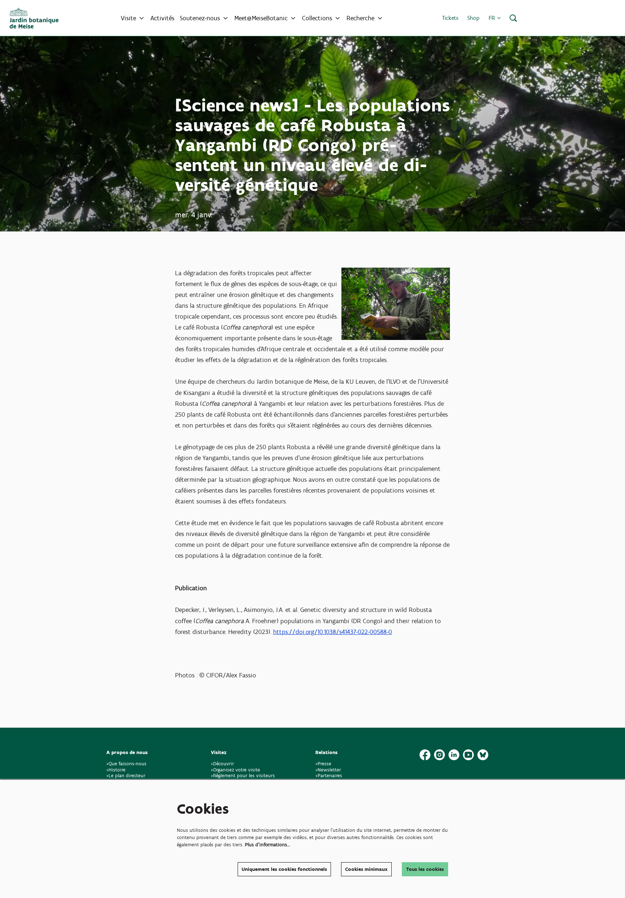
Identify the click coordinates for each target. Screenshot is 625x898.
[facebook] (425, 754)
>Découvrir (222, 764)
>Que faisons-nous (126, 764)
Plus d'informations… (267, 845)
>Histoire (116, 770)
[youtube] (468, 754)
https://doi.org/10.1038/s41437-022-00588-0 (332, 632)
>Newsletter (328, 770)
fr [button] (493, 18)
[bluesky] (482, 754)
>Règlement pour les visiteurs (243, 776)
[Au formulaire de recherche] (513, 18)
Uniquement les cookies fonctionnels (284, 869)
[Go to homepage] (34, 18)
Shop (473, 17)
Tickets (450, 17)
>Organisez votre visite (235, 770)
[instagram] (439, 754)
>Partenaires (328, 776)
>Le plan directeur (126, 776)
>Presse (323, 764)
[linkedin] (453, 754)
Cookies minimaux (366, 869)
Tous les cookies (425, 869)
